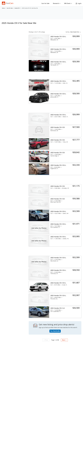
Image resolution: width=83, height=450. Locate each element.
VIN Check (67, 3)
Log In (79, 3)
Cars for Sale (45, 3)
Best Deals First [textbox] (74, 32)
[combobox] (75, 32)
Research (56, 3)
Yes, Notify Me (55, 331)
